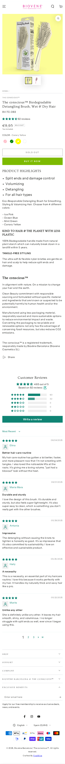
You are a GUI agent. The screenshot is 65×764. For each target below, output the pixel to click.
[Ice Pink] (5, 141)
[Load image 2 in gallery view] (36, 80)
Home (5, 91)
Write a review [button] (32, 419)
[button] (52, 6)
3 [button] (33, 637)
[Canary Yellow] (18, 141)
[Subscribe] (61, 697)
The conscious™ (11, 97)
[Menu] (4, 6)
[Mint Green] (11, 141)
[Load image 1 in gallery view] (28, 80)
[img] (9, 440)
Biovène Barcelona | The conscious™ (31, 748)
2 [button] (28, 637)
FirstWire (37, 755)
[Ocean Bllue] (25, 141)
